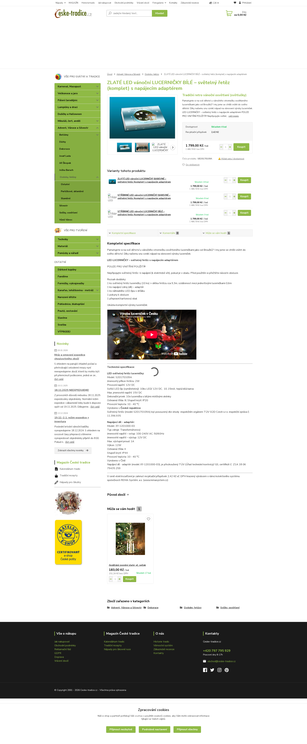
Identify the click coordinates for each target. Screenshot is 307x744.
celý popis (233, 116)
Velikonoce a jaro (68, 93)
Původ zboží (116, 494)
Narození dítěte (67, 297)
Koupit (241, 147)
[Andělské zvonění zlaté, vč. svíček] (130, 539)
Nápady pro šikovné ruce (117, 649)
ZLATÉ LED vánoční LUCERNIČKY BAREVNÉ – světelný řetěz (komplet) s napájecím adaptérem (144, 180)
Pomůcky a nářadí (68, 253)
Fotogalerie (158, 2)
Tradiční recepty (69, 475)
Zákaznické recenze (190, 2)
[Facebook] (206, 671)
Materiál (63, 246)
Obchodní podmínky (123, 2)
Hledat (159, 13)
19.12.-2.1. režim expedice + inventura (71, 419)
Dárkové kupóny (67, 269)
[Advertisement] (153, 44)
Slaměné (65, 198)
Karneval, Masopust (69, 86)
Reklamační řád (62, 649)
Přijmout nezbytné (121, 729)
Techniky (63, 239)
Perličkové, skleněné (72, 191)
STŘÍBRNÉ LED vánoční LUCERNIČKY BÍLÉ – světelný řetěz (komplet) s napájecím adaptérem (144, 213)
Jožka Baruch (66, 170)
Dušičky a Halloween (70, 114)
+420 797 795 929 (216, 651)
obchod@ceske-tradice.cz (222, 661)
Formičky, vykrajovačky (71, 283)
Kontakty (173, 2)
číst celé (58, 379)
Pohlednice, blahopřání (71, 304)
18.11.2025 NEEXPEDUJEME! (71, 390)
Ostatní (65, 184)
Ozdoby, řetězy (68, 177)
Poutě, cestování (67, 311)
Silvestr (63, 205)
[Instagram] (221, 671)
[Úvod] (79, 13)
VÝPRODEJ (64, 331)
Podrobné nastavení (154, 729)
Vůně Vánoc (65, 219)
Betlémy (63, 134)
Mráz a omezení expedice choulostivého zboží (69, 356)
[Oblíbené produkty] (234, 3)
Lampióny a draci (68, 107)
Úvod (109, 74)
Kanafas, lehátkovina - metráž (75, 290)
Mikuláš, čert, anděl (69, 121)
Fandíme (63, 276)
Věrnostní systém (163, 645)
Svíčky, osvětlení (68, 212)
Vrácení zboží (143, 2)
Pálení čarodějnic (67, 100)
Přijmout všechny (187, 729)
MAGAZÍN (73, 2)
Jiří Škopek (65, 163)
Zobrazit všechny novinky (70, 450)
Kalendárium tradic (70, 469)
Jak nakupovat (104, 2)
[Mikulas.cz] (68, 502)
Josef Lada (65, 155)
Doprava (59, 657)
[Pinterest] (227, 671)
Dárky (62, 141)
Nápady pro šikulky (70, 482)
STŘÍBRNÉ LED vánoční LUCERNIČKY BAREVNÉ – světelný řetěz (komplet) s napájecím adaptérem (144, 197)
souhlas (139, 715)
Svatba (62, 324)
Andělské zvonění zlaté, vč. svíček (127, 565)
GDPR (57, 653)
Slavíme (62, 317)
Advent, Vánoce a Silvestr (73, 127)
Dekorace (64, 148)
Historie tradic (88, 2)
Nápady (59, 2)
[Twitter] (213, 671)
